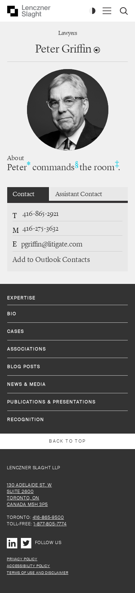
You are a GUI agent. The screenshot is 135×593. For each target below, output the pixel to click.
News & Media (26, 384)
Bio (12, 314)
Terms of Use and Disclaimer (37, 572)
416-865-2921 (40, 213)
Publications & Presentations (51, 402)
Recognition (25, 419)
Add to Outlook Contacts (51, 259)
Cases (15, 331)
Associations (26, 349)
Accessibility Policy (28, 565)
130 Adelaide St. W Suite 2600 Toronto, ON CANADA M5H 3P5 (29, 494)
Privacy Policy (22, 559)
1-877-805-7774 (50, 524)
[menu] (107, 11)
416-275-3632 (40, 228)
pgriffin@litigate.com (51, 244)
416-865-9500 (48, 517)
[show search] (124, 12)
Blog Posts (23, 367)
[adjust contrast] (92, 11)
